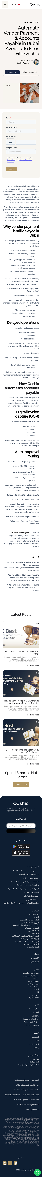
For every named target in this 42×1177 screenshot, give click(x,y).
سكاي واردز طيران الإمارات (28, 1065)
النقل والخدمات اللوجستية (29, 920)
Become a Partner (31, 1019)
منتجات (36, 954)
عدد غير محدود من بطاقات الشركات (25, 871)
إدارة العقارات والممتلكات (29, 939)
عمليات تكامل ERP (31, 896)
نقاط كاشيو (34, 962)
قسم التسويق (34, 997)
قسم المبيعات (33, 981)
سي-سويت (34, 995)
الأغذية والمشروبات (31, 944)
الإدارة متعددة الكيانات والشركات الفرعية (23, 889)
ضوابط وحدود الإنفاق (31, 878)
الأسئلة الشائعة (33, 1044)
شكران (36, 1059)
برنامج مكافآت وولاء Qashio (28, 885)
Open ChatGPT (12, 72)
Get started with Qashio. (20, 533)
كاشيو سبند (34, 958)
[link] (4, 1163)
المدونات (35, 1037)
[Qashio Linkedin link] (10, 1163)
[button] (16, 4)
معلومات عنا (34, 1009)
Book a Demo (21, 784)
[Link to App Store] (21, 853)
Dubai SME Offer (31, 1022)
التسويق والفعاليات (32, 928)
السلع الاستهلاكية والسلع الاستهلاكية (25, 936)
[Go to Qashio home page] (34, 4)
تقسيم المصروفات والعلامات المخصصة (24, 881)
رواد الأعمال (34, 987)
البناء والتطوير (33, 931)
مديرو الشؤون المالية (31, 973)
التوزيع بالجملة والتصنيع (30, 923)
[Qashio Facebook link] (15, 1163)
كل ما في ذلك (33, 914)
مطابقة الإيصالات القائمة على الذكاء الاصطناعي (21, 903)
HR (37, 992)
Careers (35, 1016)
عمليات (36, 978)
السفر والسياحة (33, 947)
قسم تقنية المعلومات (31, 976)
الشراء (36, 989)
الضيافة (36, 917)
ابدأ (21, 831)
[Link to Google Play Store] (21, 846)
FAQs (36, 1048)
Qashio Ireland (32, 1025)
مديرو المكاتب (33, 984)
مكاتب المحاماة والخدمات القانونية (26, 925)
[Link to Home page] (21, 804)
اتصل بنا (36, 1012)
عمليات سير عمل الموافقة (29, 874)
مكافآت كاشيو (34, 1056)
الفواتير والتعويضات (31, 892)
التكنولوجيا (35, 933)
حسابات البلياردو (32, 900)
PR (37, 1041)
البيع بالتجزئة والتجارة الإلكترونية (27, 941)
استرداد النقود (34, 1062)
